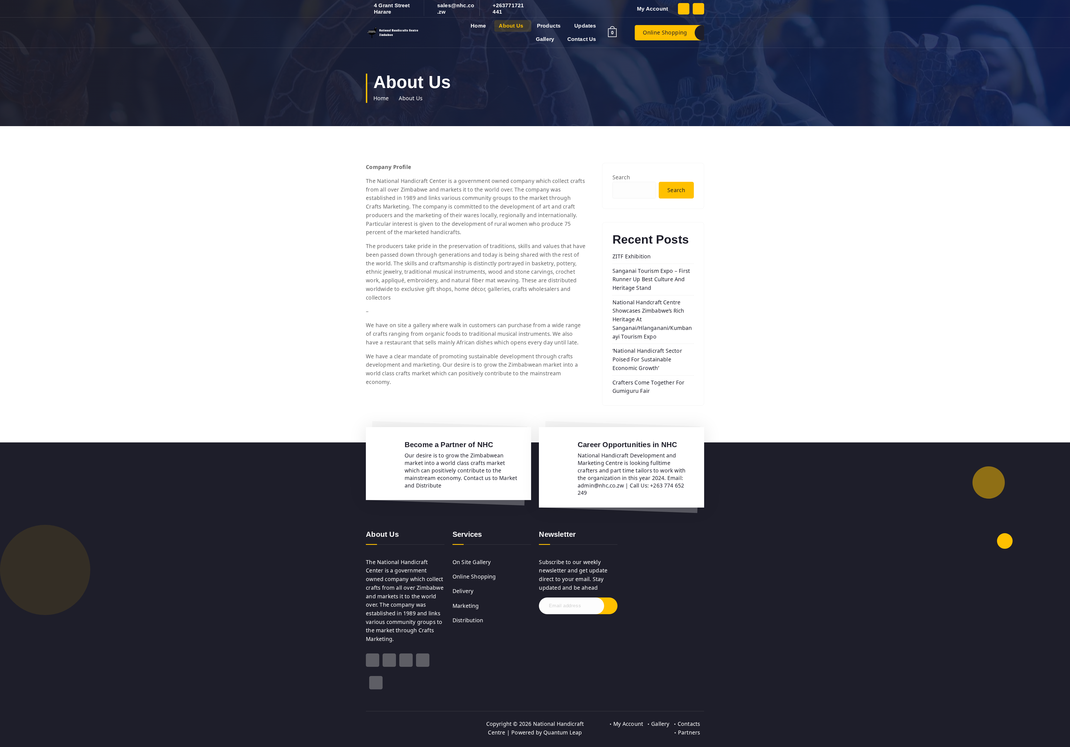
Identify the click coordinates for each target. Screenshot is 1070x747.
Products (549, 26)
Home (478, 26)
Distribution (468, 620)
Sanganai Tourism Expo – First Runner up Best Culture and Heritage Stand (651, 279)
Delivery (463, 591)
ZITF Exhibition (631, 256)
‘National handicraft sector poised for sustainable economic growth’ (647, 359)
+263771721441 (508, 9)
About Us (511, 26)
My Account (652, 9)
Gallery (545, 39)
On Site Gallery (472, 562)
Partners (689, 732)
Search (621, 177)
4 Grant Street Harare (392, 9)
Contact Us (581, 39)
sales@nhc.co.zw (455, 9)
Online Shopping (665, 32)
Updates (585, 26)
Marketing (466, 605)
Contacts (689, 724)
